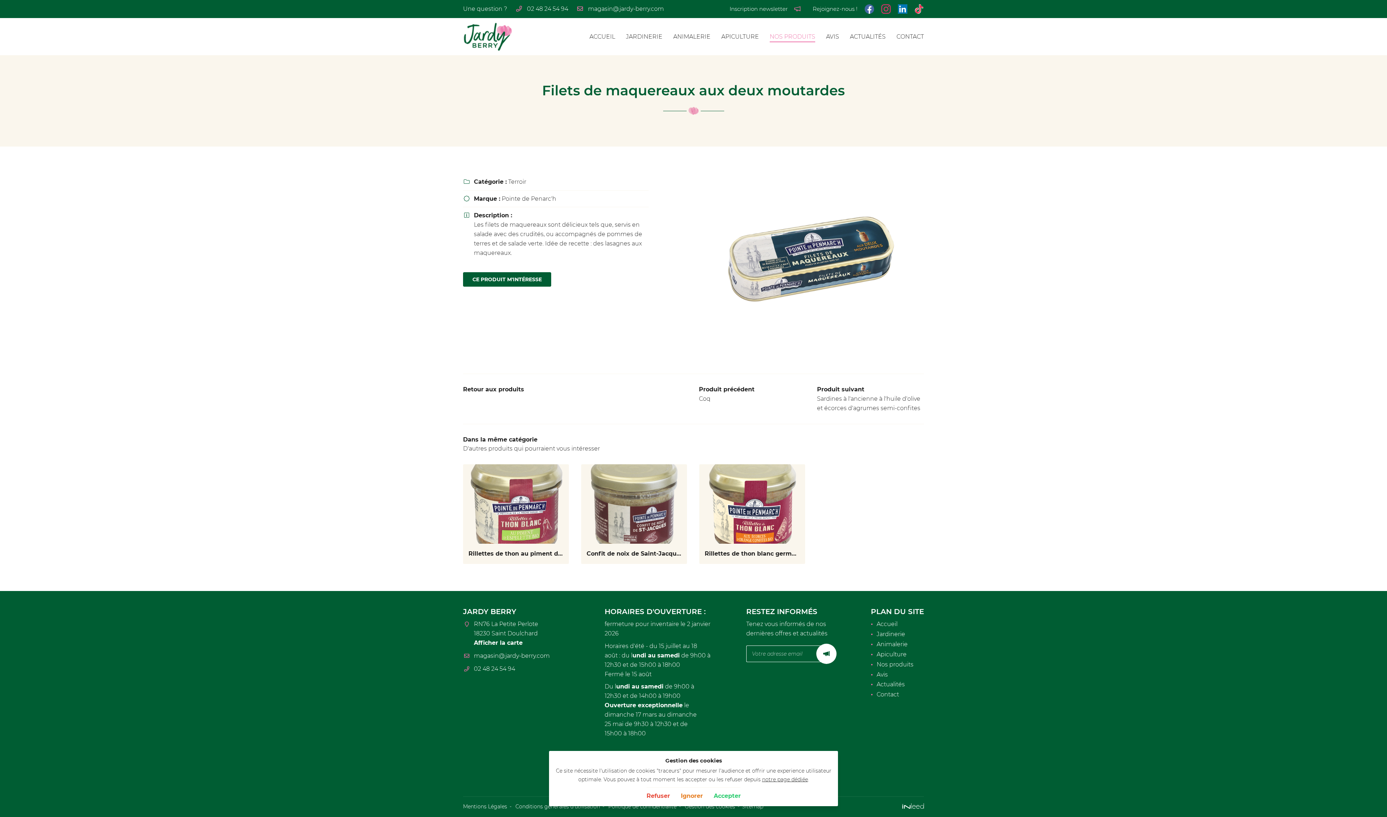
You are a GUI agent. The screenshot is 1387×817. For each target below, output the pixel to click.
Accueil (602, 36)
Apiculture (740, 36)
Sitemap (752, 806)
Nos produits (792, 36)
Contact (910, 36)
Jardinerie (644, 36)
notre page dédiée (785, 779)
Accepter (727, 795)
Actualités (868, 36)
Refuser (658, 795)
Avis (832, 36)
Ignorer (692, 795)
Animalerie (691, 36)
